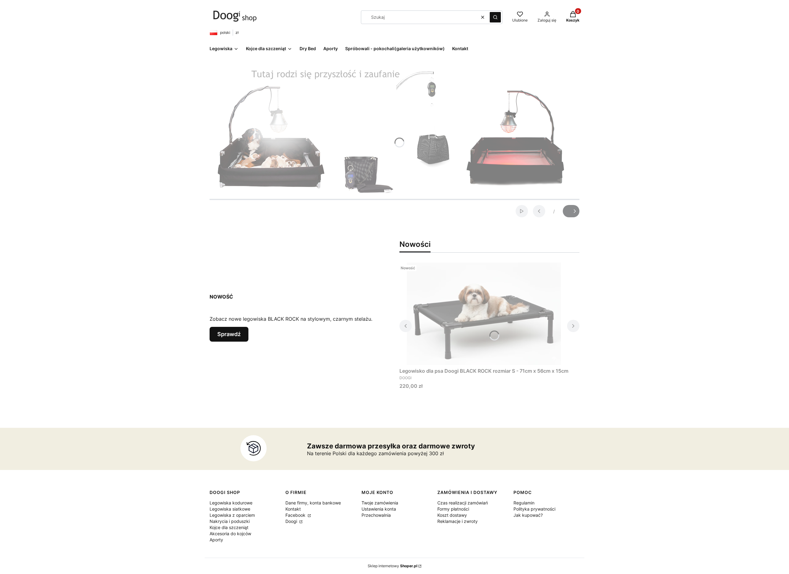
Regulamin (523, 502)
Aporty (216, 539)
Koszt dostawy (452, 515)
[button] (495, 17)
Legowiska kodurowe (231, 502)
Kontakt (293, 509)
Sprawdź (229, 334)
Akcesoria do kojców (230, 533)
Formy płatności (453, 509)
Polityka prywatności (534, 509)
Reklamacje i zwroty (457, 521)
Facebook (296, 515)
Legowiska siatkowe (230, 509)
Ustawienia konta (379, 509)
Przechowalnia (376, 515)
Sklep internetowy (392, 566)
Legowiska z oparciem (232, 515)
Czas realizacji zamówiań (462, 502)
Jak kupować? (528, 515)
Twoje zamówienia (380, 502)
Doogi (291, 521)
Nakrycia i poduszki (230, 521)
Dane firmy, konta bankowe (313, 502)
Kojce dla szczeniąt (229, 527)
